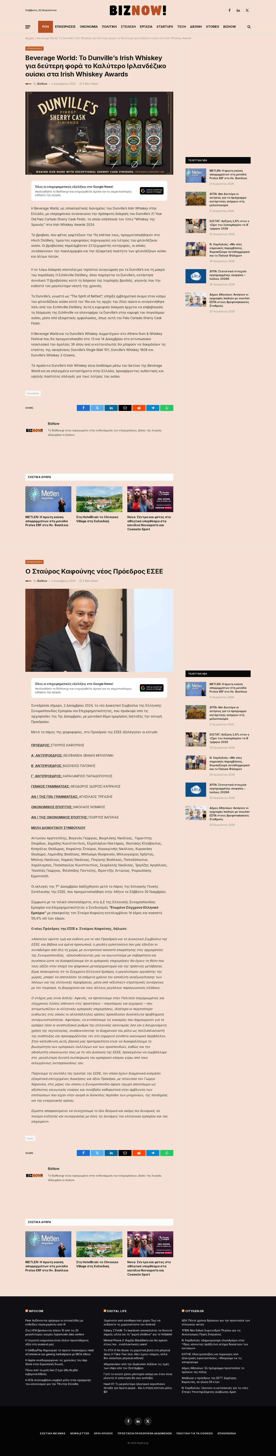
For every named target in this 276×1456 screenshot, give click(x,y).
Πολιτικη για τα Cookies (194, 1433)
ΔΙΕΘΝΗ (196, 26)
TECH (181, 26)
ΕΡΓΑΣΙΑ (146, 26)
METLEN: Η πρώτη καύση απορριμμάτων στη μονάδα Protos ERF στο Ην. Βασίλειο (46, 521)
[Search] (249, 27)
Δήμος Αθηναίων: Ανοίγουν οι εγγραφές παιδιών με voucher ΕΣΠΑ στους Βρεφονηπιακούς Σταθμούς (230, 300)
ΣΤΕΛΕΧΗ (128, 26)
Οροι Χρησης (103, 1433)
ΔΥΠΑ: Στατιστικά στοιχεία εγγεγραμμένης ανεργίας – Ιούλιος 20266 (228, 275)
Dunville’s (33, 393)
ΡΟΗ (45, 26)
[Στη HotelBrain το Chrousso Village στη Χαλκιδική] (99, 499)
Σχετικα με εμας (53, 1433)
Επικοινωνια (227, 1433)
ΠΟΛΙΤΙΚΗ (109, 26)
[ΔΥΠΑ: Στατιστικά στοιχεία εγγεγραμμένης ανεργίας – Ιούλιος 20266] (196, 276)
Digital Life (117, 1311)
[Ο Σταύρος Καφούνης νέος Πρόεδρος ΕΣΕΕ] (99, 630)
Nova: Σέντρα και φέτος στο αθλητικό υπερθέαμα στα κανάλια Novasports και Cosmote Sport (149, 523)
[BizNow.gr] (138, 10)
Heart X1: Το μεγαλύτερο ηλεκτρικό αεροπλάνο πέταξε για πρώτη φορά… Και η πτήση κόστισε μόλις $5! (138, 1387)
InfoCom (36, 1311)
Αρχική (29, 38)
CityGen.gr (194, 1311)
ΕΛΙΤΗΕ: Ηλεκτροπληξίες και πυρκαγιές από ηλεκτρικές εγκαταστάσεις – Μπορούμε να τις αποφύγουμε (212, 1358)
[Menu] (27, 27)
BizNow (42, 83)
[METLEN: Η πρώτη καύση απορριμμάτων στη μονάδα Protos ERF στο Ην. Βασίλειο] (48, 499)
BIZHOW (229, 26)
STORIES (212, 26)
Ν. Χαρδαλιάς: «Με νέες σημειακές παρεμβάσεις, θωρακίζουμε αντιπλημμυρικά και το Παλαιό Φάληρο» (230, 250)
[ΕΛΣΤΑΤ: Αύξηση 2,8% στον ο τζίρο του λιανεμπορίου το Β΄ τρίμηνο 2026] (196, 226)
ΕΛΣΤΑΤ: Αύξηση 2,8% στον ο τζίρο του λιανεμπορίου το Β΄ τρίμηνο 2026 (229, 224)
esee (30, 1138)
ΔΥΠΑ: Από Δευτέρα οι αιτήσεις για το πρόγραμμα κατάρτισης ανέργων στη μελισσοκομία (228, 199)
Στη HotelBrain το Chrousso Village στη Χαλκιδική (97, 519)
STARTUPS (165, 26)
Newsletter (79, 1433)
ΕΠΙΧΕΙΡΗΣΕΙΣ (65, 26)
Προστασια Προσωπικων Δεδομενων (145, 1433)
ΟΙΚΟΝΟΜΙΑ (89, 26)
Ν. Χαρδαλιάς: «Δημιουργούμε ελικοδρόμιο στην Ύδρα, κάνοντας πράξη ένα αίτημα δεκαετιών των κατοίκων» (215, 1344)
